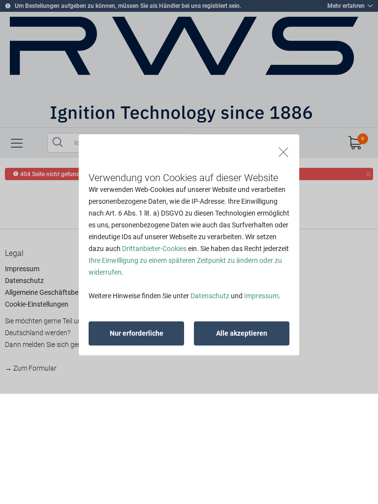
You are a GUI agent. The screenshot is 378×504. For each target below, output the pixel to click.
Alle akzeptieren (241, 333)
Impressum (261, 296)
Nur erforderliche (136, 333)
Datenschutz (209, 296)
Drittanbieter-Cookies (154, 248)
